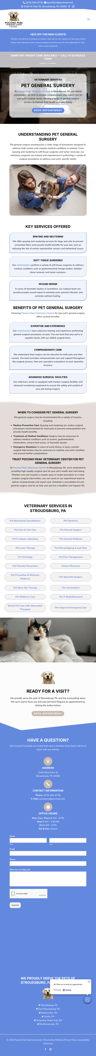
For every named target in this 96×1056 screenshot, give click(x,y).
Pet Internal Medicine (70, 538)
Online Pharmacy (71, 565)
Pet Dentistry (71, 520)
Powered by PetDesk (53, 1040)
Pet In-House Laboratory (25, 538)
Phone (12, 859)
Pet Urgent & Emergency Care (71, 607)
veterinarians (23, 265)
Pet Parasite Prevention (25, 565)
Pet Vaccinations (71, 587)
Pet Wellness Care (25, 596)
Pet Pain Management (71, 557)
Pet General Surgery (71, 529)
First (11, 844)
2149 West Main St (48, 772)
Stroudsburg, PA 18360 (48, 775)
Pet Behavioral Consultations (25, 520)
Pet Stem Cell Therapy (25, 587)
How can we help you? (21, 869)
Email (13, 849)
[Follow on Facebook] (46, 1049)
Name (13, 836)
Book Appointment (48, 110)
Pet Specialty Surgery (70, 576)
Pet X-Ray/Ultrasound (70, 596)
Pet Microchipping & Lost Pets (71, 547)
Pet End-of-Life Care (25, 529)
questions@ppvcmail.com (52, 798)
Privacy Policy (70, 1040)
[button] (87, 999)
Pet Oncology (25, 557)
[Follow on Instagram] (50, 1049)
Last (50, 844)
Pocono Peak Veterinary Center (33, 91)
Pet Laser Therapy (25, 547)
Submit (15, 905)
